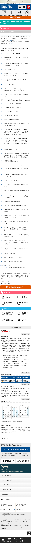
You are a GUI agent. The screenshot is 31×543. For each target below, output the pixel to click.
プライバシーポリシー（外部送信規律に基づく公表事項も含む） (14, 514)
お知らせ (21, 509)
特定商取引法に (22, 505)
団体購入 (8, 499)
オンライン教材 (5, 484)
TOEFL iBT (7, 505)
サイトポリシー (4, 515)
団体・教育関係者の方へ (6, 513)
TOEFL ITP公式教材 (7, 480)
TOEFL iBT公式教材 (7, 475)
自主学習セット (5, 494)
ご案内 (11, 43)
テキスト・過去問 (6, 489)
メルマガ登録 (6, 509)
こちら (10, 40)
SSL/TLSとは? (5, 438)
